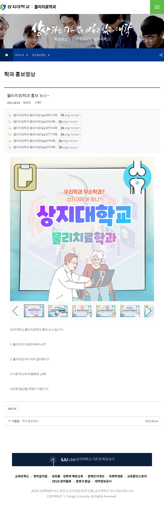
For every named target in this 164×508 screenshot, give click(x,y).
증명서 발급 (83, 481)
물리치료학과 (44, 7)
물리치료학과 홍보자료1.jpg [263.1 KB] (35, 115)
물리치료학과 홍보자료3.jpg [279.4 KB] (35, 127)
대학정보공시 (103, 481)
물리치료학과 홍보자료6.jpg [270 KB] (34, 147)
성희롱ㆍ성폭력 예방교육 (67, 476)
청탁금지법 (40, 476)
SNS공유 (161, 54)
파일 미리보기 (73, 115)
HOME (6, 54)
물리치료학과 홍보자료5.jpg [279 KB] (34, 140)
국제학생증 (116, 476)
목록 (14, 408)
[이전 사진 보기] (18, 311)
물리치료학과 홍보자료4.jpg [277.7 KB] (35, 134)
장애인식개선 (96, 476)
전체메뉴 (157, 7)
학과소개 (19, 55)
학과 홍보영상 (38, 55)
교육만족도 (22, 476)
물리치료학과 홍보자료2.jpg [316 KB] (34, 121)
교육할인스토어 (137, 476)
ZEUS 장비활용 (61, 481)
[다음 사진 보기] (146, 311)
